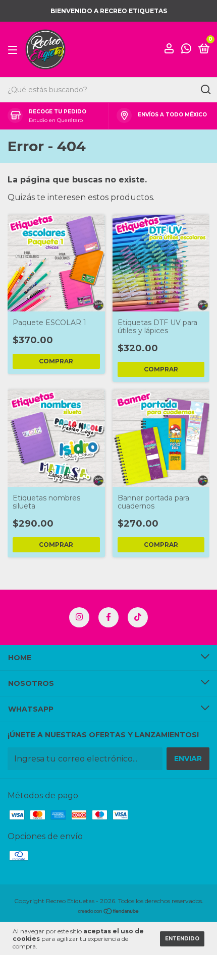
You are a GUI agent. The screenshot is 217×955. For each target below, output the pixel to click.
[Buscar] (205, 90)
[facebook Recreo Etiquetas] (108, 617)
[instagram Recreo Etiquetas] (79, 617)
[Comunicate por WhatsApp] (186, 49)
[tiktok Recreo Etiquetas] (138, 617)
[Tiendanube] (108, 912)
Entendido (182, 938)
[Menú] (14, 49)
